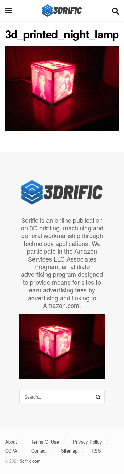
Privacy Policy (87, 441)
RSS (96, 450)
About (11, 441)
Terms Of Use (45, 441)
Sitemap (69, 450)
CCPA (11, 450)
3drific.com (30, 461)
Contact (39, 450)
